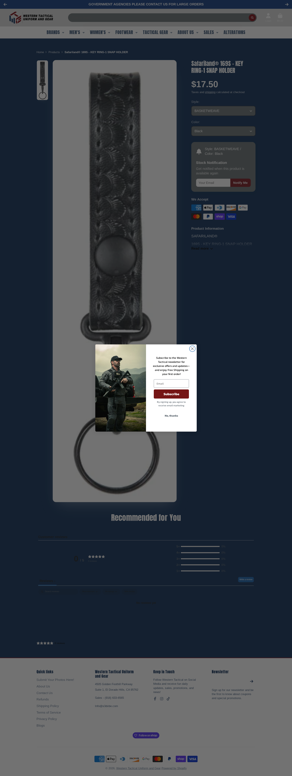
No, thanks (171, 416)
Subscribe (171, 394)
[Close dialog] (192, 349)
